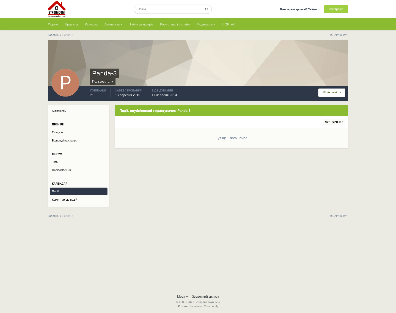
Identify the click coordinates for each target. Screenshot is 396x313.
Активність (112, 24)
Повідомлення (61, 170)
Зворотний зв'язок (205, 296)
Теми (55, 161)
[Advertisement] (198, 257)
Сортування (333, 122)
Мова (181, 296)
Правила (71, 24)
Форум (53, 24)
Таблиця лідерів (141, 24)
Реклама (91, 24)
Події (55, 191)
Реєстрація (336, 9)
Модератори (206, 24)
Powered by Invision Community (198, 306)
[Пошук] (207, 9)
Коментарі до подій (64, 199)
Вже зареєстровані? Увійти (299, 9)
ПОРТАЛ (228, 24)
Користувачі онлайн (175, 24)
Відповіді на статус (64, 140)
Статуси (57, 132)
